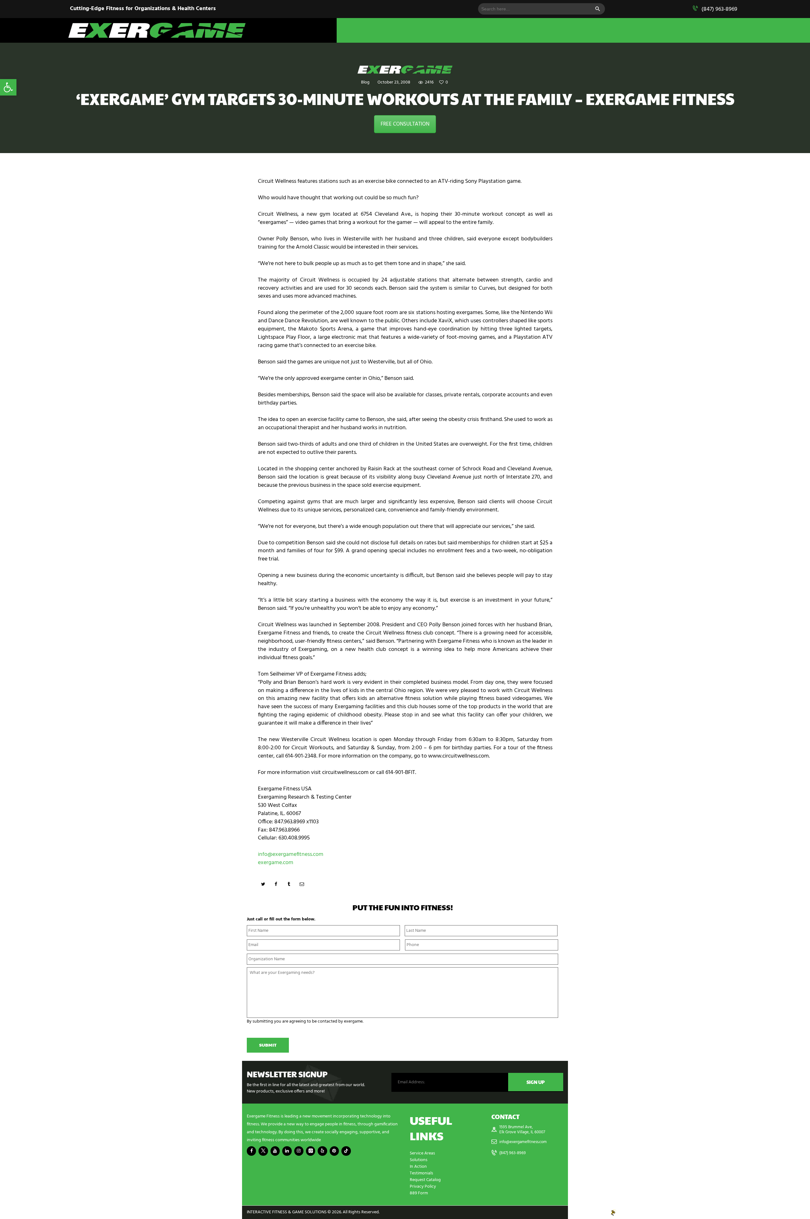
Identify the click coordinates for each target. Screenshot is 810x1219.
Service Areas (422, 1153)
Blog (365, 82)
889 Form (419, 1193)
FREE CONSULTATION (405, 124)
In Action (418, 1166)
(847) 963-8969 (719, 9)
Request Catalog (425, 1180)
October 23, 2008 (393, 82)
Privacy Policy (423, 1186)
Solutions (418, 1160)
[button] (8, 87)
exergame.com (275, 862)
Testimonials (421, 1173)
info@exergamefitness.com (290, 854)
